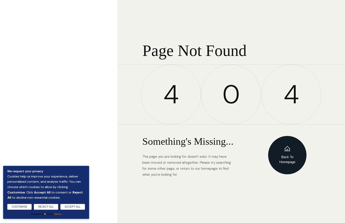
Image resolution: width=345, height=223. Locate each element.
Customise (19, 206)
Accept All (72, 206)
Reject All (46, 206)
